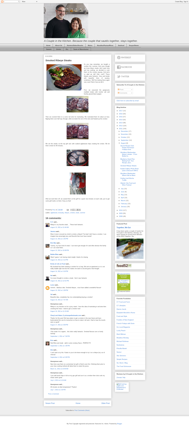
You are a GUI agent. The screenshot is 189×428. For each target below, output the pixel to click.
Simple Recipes (122, 359)
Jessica (52, 231)
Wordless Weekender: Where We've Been (128, 174)
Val (51, 294)
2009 (121, 213)
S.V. (51, 222)
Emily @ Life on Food (57, 264)
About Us (58, 45)
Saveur (119, 352)
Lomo (52, 285)
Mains (90, 45)
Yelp (123, 377)
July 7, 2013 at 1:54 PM (58, 390)
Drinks (58, 49)
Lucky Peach (121, 330)
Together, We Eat (124, 227)
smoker (72, 213)
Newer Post (50, 403)
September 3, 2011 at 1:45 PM (60, 346)
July (122, 188)
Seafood (121, 45)
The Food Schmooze (124, 366)
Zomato (119, 377)
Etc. (67, 49)
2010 (121, 210)
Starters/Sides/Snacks (75, 45)
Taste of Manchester (80, 49)
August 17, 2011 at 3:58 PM (59, 325)
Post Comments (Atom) (81, 410)
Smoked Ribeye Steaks (128, 166)
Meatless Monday (123, 338)
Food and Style (122, 316)
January (124, 206)
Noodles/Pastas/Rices (105, 45)
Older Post (105, 403)
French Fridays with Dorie (125, 323)
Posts (121, 89)
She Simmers (121, 356)
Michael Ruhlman (123, 341)
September (125, 140)
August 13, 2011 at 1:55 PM (59, 239)
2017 (121, 111)
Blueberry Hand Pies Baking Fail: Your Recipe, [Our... (127, 161)
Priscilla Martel (122, 348)
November (125, 134)
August (123, 143)
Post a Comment (53, 394)
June (123, 192)
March (123, 200)
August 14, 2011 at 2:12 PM (59, 260)
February (124, 203)
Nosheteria (120, 345)
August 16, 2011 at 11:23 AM (59, 311)
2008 (121, 216)
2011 (121, 128)
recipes (126, 289)
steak (77, 213)
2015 (121, 117)
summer (82, 213)
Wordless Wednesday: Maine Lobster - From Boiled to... (128, 154)
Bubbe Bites (54, 254)
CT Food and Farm (123, 302)
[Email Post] (67, 210)
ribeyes (67, 213)
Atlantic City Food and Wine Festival (128, 184)
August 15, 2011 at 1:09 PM (59, 290)
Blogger (119, 424)
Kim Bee (53, 243)
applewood (54, 213)
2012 (121, 126)
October (124, 137)
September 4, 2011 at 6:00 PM (60, 357)
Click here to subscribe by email (128, 101)
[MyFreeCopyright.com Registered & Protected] (122, 389)
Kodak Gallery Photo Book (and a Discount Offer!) (129, 169)
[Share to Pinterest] (80, 210)
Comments (123, 93)
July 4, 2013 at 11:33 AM (58, 380)
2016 (121, 114)
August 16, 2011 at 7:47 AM (59, 300)
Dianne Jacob (121, 309)
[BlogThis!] (73, 210)
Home (48, 45)
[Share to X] (75, 210)
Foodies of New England (125, 320)
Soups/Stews (134, 45)
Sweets (49, 49)
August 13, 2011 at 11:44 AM (59, 227)
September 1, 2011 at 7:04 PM (60, 336)
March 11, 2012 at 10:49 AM (59, 369)
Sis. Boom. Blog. (122, 363)
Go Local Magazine (123, 327)
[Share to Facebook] (78, 210)
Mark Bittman (121, 334)
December (125, 131)
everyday (61, 213)
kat (51, 275)
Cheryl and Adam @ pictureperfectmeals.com (65, 315)
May (122, 194)
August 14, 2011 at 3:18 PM (59, 271)
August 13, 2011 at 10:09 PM (59, 250)
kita (51, 350)
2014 (121, 120)
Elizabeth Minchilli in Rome (126, 312)
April (122, 197)
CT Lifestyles (121, 305)
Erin (51, 340)
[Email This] (71, 210)
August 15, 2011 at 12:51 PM (59, 281)
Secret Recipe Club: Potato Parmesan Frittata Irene (127, 147)
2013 (121, 123)
